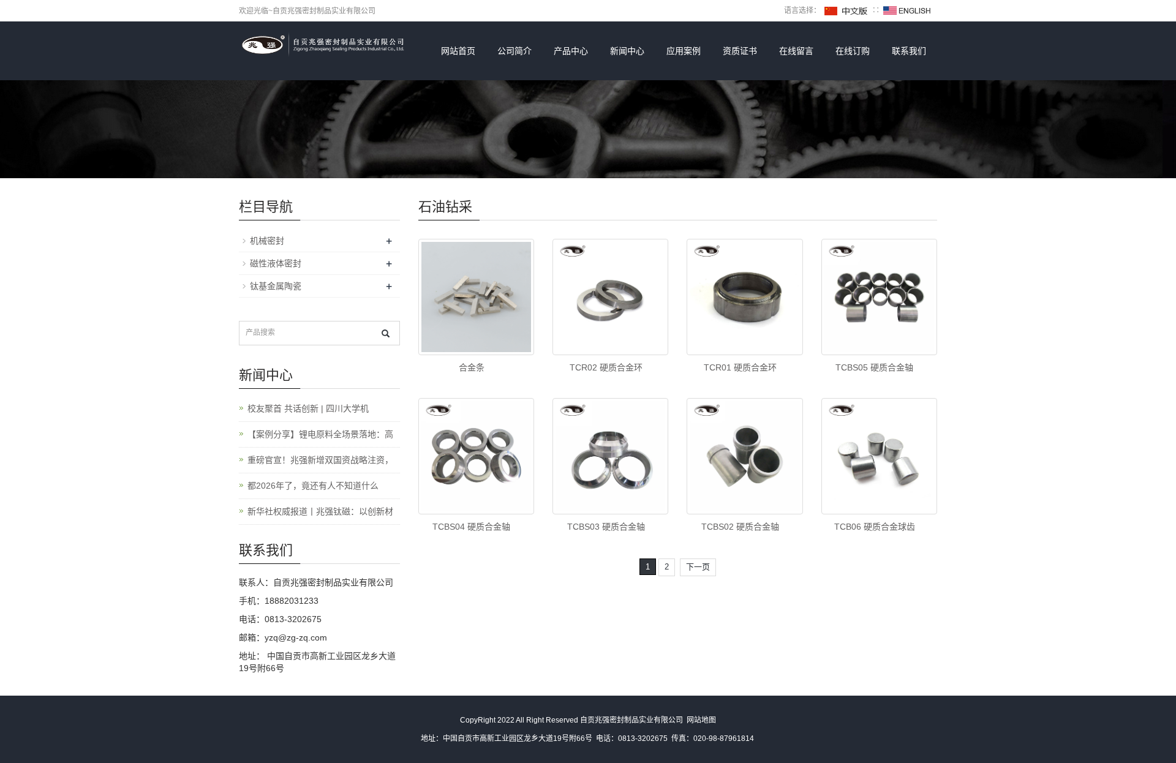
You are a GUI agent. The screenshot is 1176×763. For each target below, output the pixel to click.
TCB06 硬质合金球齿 (874, 527)
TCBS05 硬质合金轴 (874, 367)
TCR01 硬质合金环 (740, 367)
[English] (907, 10)
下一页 (698, 566)
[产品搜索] (385, 333)
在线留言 (796, 51)
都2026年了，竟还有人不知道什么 (313, 486)
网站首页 (458, 51)
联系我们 (909, 51)
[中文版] (846, 10)
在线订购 (852, 51)
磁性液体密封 (275, 263)
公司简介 (514, 51)
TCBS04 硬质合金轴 (471, 527)
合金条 (471, 367)
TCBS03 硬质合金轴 (606, 527)
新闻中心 (627, 51)
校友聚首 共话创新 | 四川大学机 (308, 408)
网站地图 (701, 720)
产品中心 (571, 51)
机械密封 (267, 241)
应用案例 (683, 51)
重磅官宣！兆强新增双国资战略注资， (320, 460)
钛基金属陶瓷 (275, 286)
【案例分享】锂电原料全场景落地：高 (320, 434)
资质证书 (740, 51)
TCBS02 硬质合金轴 (740, 527)
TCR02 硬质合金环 (606, 367)
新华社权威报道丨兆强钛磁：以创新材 (320, 511)
